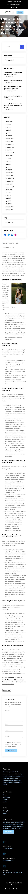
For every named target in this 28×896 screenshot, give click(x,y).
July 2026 (8, 124)
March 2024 (9, 204)
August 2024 (9, 189)
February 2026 (9, 138)
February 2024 (9, 206)
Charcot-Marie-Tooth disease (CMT (11, 256)
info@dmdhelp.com (15, 4)
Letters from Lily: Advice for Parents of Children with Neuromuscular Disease (13, 680)
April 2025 (8, 167)
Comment (8, 710)
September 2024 (10, 187)
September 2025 (10, 153)
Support (5, 813)
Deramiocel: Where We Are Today (13, 80)
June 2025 (8, 161)
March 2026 (9, 136)
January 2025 (9, 175)
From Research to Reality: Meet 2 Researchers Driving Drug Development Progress (13, 88)
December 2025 (10, 144)
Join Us (5, 802)
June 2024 (8, 195)
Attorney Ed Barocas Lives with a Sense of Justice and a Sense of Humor (13, 105)
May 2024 (8, 198)
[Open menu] (13, 12)
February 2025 (9, 172)
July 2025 (8, 158)
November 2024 (10, 181)
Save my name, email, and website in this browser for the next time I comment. (13, 744)
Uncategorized (9, 60)
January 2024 (9, 209)
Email (7, 730)
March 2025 (9, 170)
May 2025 (8, 164)
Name (7, 724)
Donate (20, 12)
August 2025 (9, 155)
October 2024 (9, 184)
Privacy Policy (7, 811)
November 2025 (10, 147)
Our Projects (6, 797)
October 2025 (9, 150)
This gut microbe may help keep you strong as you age (13, 73)
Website (7, 736)
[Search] (22, 47)
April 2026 (8, 133)
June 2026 (8, 127)
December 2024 (10, 178)
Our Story (5, 799)
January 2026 (9, 141)
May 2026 (8, 130)
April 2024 (8, 201)
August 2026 (9, 121)
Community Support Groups (16, 430)
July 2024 (8, 192)
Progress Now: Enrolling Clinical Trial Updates (13, 96)
